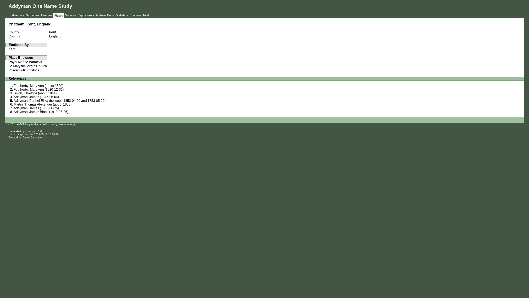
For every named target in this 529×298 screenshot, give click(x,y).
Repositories (86, 15)
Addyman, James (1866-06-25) (36, 108)
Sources (70, 15)
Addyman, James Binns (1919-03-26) (41, 112)
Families (46, 15)
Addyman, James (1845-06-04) (36, 97)
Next (146, 15)
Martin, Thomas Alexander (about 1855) (42, 104)
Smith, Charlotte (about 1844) (35, 93)
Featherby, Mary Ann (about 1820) (38, 86)
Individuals (17, 15)
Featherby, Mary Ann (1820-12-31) (39, 89)
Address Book (105, 15)
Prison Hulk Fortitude (23, 70)
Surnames (32, 15)
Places (58, 15)
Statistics (122, 15)
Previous (135, 15)
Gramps (30, 131)
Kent (11, 49)
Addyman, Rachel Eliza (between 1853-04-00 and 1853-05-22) (60, 100)
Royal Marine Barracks (25, 62)
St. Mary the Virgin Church (27, 66)
